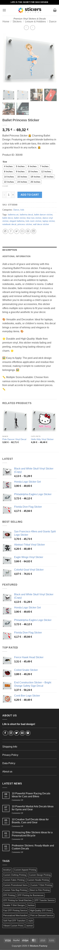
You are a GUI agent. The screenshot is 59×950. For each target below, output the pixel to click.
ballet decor (7, 218)
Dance (52, 21)
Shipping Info (9, 746)
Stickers (17, 21)
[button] (4, 10)
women (29, 925)
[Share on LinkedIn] (33, 231)
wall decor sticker (41, 224)
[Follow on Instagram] (11, 733)
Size (5, 162)
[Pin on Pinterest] (28, 231)
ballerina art (13, 214)
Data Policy (8, 763)
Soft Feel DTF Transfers (14, 920)
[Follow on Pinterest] (28, 733)
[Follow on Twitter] (16, 733)
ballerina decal (26, 214)
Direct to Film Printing (40, 890)
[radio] (8, 166)
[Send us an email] (22, 733)
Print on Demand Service (41, 915)
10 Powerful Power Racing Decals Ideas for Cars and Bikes (31, 795)
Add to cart (30, 194)
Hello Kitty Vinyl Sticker (42, 439)
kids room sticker (33, 221)
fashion (31, 905)
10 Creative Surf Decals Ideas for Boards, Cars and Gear (30, 821)
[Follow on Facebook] (5, 733)
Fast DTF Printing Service (15, 910)
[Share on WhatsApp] (5, 231)
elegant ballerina (17, 221)
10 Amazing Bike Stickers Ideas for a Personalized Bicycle (32, 834)
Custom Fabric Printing (13, 880)
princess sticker (24, 224)
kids (22, 210)
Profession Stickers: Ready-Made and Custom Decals (33, 847)
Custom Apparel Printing (25, 870)
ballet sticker (19, 218)
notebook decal (9, 224)
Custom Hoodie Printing (38, 880)
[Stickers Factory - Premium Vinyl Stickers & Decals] (29, 10)
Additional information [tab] (16, 256)
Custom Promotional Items (15, 885)
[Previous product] (32, 27)
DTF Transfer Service (44, 900)
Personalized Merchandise (15, 915)
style (30, 920)
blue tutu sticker (34, 218)
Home (6, 21)
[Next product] (26, 27)
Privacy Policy (10, 755)
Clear (5, 186)
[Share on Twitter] (16, 231)
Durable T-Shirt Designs (14, 905)
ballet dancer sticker (43, 214)
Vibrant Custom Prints (13, 925)
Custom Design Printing (40, 875)
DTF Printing (9, 895)
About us (7, 771)
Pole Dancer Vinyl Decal (14, 439)
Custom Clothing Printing (14, 875)
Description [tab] (9, 250)
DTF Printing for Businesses (31, 895)
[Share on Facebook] (11, 231)
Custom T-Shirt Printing (41, 885)
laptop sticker (48, 221)
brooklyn (7, 870)
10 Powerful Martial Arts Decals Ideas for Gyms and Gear (32, 808)
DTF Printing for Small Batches (17, 900)
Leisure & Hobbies (35, 21)
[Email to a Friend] (22, 231)
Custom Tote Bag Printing (15, 890)
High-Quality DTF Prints (41, 910)
